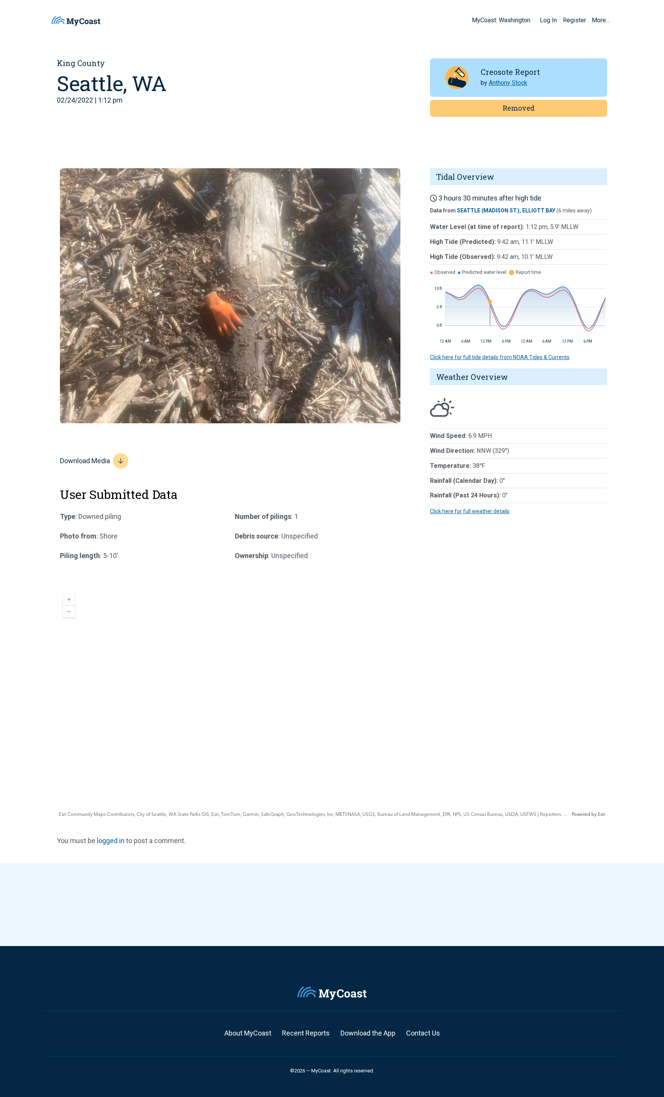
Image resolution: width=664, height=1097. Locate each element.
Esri (601, 814)
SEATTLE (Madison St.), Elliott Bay (506, 210)
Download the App (367, 1033)
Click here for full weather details (470, 511)
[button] (533, 20)
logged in (110, 841)
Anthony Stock (508, 82)
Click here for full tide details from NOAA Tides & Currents (499, 357)
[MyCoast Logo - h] (75, 21)
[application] (332, 702)
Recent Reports (306, 1033)
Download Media (85, 461)
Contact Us (423, 1033)
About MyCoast (247, 1033)
